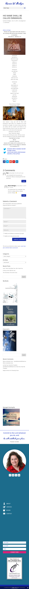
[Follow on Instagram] (13, 475)
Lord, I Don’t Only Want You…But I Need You (13, 268)
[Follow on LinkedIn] (19, 475)
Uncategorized (22, 20)
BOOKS (8, 510)
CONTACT (9, 513)
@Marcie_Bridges (7, 30)
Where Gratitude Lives (8, 363)
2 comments (6, 22)
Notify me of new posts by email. (12, 236)
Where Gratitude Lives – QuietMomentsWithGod (14, 361)
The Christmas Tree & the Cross (10, 272)
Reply (23, 181)
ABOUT (8, 503)
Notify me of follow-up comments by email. (14, 233)
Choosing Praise (15, 370)
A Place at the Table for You (9, 270)
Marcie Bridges (7, 20)
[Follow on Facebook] (10, 475)
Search (23, 276)
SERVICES (9, 507)
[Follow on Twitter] (16, 475)
